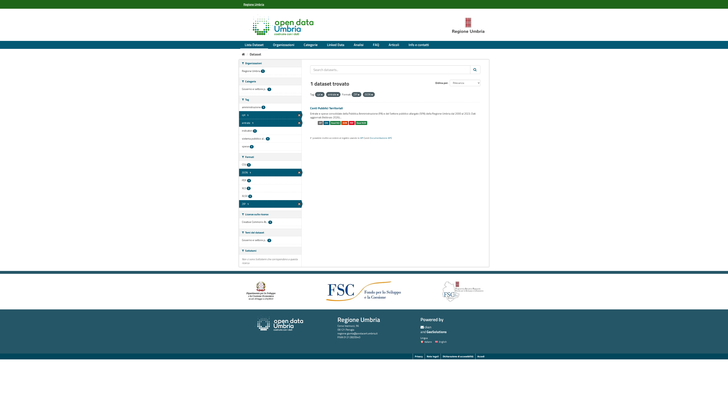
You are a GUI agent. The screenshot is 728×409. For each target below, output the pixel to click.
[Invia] (475, 69)
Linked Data (335, 44)
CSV (326, 122)
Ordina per (441, 83)
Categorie (311, 44)
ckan (428, 327)
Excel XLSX (361, 122)
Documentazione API (380, 138)
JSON (345, 122)
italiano (428, 342)
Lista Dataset (254, 44)
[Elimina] (322, 94)
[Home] (243, 54)
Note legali (433, 356)
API (361, 138)
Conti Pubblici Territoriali (326, 108)
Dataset (255, 54)
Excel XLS (335, 122)
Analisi (358, 44)
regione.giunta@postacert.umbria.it (357, 333)
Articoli (394, 44)
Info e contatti (419, 44)
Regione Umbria (358, 319)
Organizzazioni (283, 44)
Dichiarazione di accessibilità (458, 356)
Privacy (419, 356)
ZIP (320, 122)
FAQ (376, 44)
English (443, 342)
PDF (352, 122)
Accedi (480, 356)
